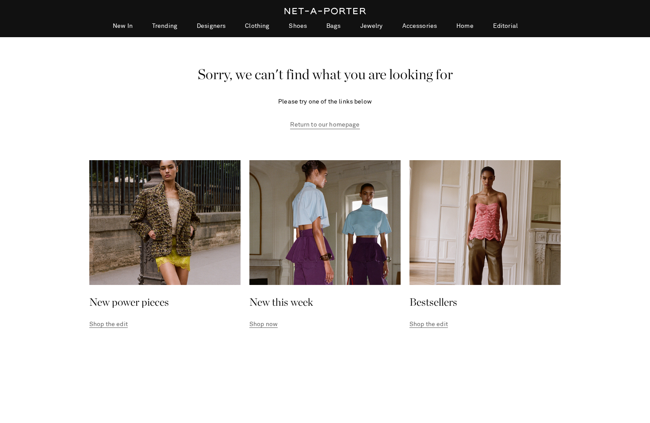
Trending (164, 26)
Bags (333, 26)
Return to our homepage (324, 125)
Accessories (419, 26)
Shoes (298, 26)
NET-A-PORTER (325, 11)
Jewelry (371, 26)
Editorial (505, 26)
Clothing (257, 26)
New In (123, 26)
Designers (211, 26)
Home (465, 26)
